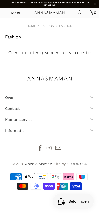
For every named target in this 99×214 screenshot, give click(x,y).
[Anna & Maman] (49, 13)
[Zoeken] (80, 13)
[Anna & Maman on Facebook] (40, 148)
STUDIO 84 (77, 164)
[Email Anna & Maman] (58, 148)
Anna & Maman (38, 164)
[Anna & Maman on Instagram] (49, 148)
